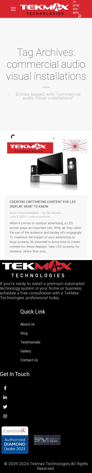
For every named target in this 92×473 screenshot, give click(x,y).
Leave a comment (39, 217)
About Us (27, 324)
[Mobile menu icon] (13, 9)
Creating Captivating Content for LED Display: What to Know (43, 204)
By (51, 213)
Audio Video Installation (24, 213)
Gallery (25, 351)
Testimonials (30, 342)
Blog (24, 333)
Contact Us (29, 360)
